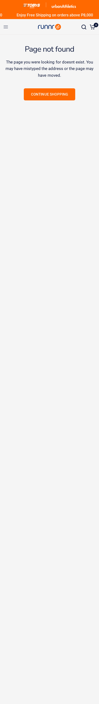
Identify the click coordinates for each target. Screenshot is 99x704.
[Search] (84, 27)
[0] (91, 27)
